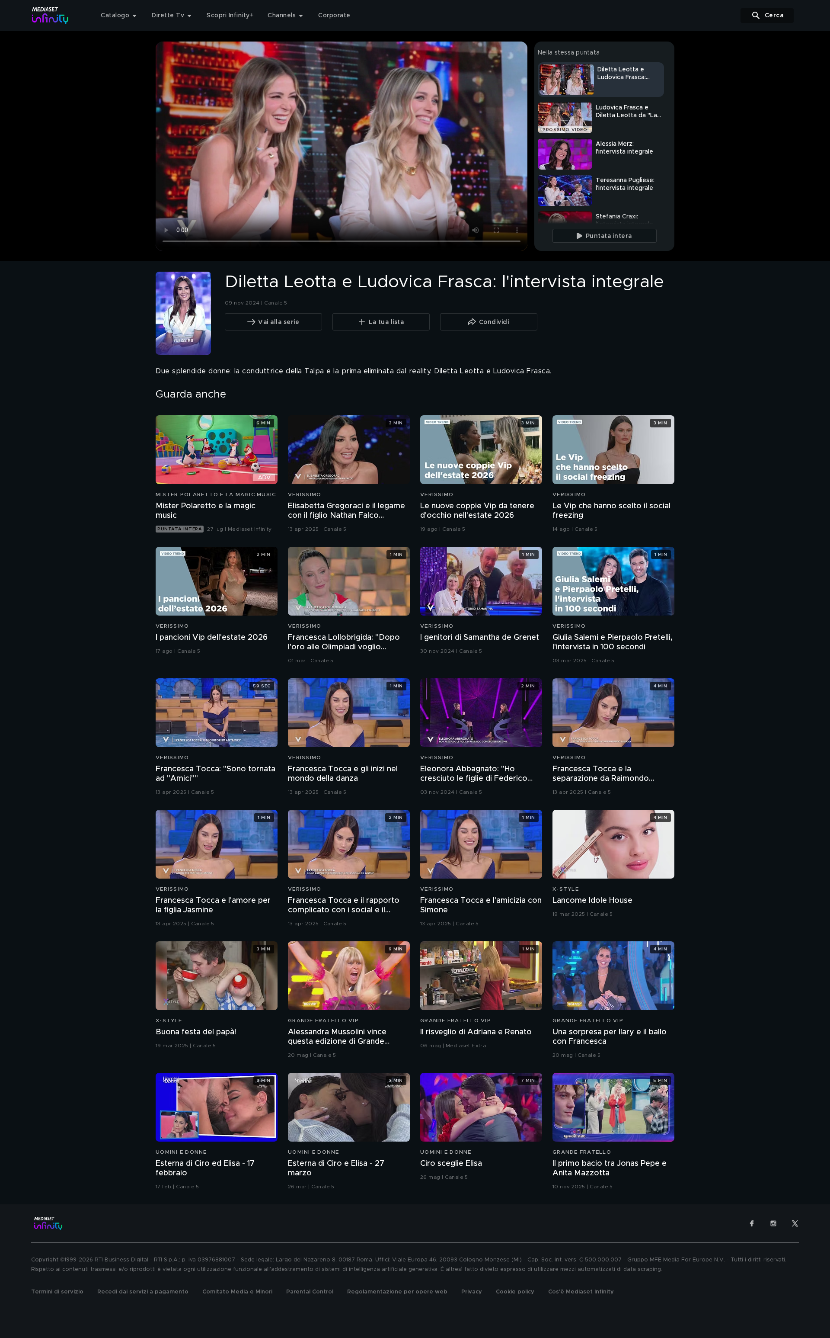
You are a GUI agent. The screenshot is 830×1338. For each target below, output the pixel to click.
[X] (795, 1223)
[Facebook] (752, 1223)
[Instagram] (773, 1223)
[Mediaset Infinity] (50, 15)
